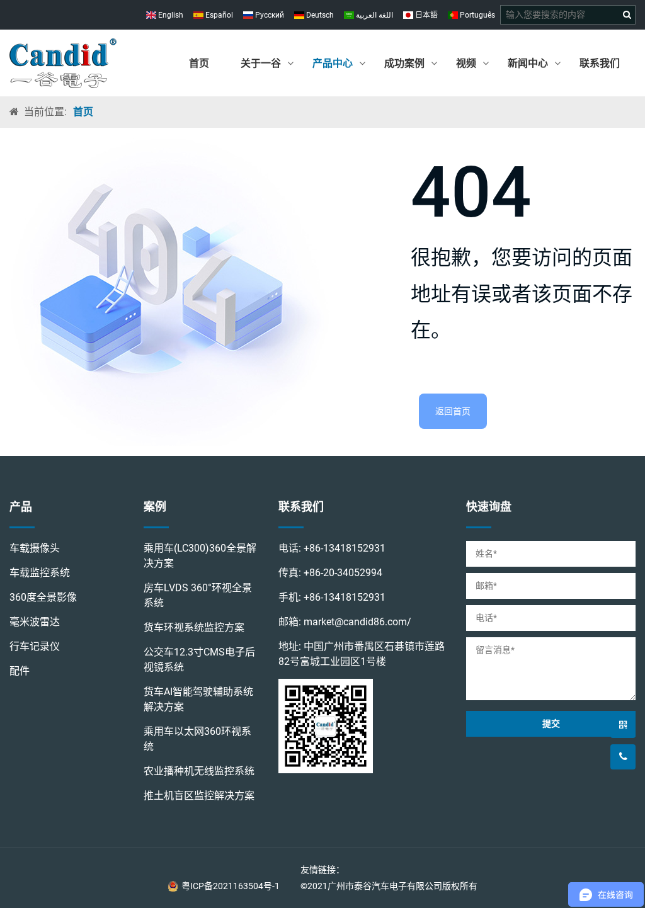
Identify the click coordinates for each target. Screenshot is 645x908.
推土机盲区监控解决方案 (199, 796)
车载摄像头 (34, 548)
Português (476, 15)
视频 (466, 63)
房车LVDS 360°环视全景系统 (198, 595)
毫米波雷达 (34, 622)
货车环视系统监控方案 (194, 627)
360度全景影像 (43, 597)
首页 (199, 63)
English (169, 15)
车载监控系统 (39, 573)
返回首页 (453, 411)
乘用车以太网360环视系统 (197, 738)
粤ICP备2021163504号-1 (230, 886)
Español (218, 15)
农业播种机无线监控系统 (199, 771)
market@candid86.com (355, 622)
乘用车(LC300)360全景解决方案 (200, 555)
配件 (19, 671)
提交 (551, 723)
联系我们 (599, 63)
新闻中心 (528, 63)
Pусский (268, 15)
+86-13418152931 (344, 548)
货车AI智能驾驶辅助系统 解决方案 (198, 699)
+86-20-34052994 (343, 573)
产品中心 (332, 63)
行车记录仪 (34, 646)
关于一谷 (261, 63)
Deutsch (319, 15)
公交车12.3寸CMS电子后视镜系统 (199, 659)
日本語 (425, 15)
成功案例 (404, 63)
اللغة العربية (373, 15)
